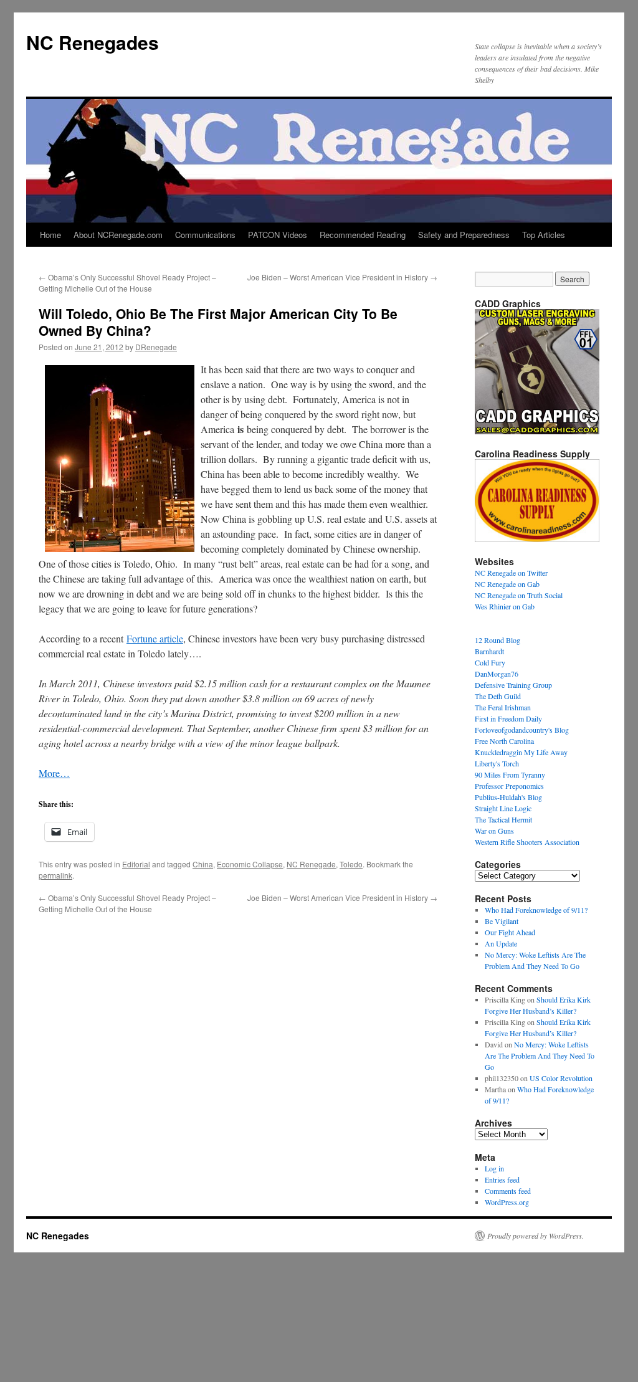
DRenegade (156, 346)
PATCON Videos (277, 235)
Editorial (136, 864)
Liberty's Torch (497, 763)
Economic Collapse (250, 864)
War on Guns (494, 831)
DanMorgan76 (496, 674)
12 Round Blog (497, 640)
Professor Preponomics (509, 786)
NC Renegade (311, 864)
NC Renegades (92, 42)
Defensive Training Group (513, 685)
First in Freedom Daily (508, 718)
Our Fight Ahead (510, 932)
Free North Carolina (504, 741)
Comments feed (508, 1191)
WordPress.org (507, 1202)
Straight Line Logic (503, 808)
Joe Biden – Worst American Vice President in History (342, 277)
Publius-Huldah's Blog (508, 797)
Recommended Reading (363, 235)
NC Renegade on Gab (507, 584)
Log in (494, 1168)
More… (54, 772)
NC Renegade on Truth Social (519, 595)
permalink (55, 875)
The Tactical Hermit (503, 819)
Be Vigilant (501, 921)
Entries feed (502, 1179)
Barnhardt (489, 651)
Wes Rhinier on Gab (505, 606)
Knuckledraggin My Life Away (521, 752)
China (203, 864)
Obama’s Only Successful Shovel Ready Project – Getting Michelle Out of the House (127, 282)
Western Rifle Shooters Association (527, 842)
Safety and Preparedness (464, 235)
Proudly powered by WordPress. (535, 1236)
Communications (205, 235)
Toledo (351, 864)
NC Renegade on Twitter (511, 573)
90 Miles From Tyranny (510, 774)
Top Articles (543, 235)
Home (50, 235)
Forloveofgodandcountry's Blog (522, 730)
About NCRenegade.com (118, 235)
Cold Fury (490, 662)
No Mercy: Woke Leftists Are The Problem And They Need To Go (539, 1055)
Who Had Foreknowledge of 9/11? (536, 910)
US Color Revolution (561, 1078)
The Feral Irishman (503, 707)
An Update (501, 943)
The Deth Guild (498, 696)
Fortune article (154, 638)
